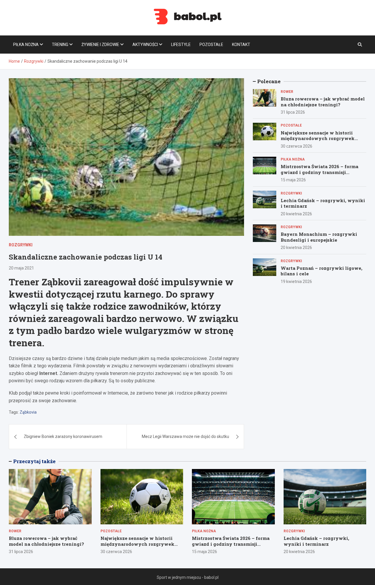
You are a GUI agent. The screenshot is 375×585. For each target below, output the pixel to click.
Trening (60, 44)
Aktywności (145, 44)
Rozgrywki (21, 245)
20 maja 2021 (21, 268)
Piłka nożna (26, 44)
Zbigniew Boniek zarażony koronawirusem (63, 436)
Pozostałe (211, 44)
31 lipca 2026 (293, 112)
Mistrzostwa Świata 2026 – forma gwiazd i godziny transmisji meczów (319, 172)
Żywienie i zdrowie (100, 44)
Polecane (269, 81)
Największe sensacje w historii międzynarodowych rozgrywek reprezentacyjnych (317, 138)
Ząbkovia (28, 412)
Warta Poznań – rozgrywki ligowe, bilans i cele (321, 271)
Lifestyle (181, 44)
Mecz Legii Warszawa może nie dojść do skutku (185, 436)
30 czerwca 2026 (296, 146)
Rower (287, 92)
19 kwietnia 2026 (296, 281)
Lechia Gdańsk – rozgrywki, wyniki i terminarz (323, 203)
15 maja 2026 (293, 180)
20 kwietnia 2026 (296, 214)
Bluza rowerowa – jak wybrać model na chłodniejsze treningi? (323, 102)
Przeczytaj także (34, 461)
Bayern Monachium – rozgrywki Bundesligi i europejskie (319, 237)
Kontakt (241, 44)
